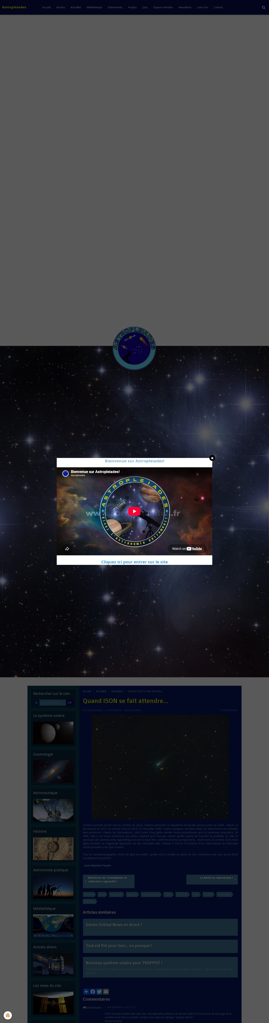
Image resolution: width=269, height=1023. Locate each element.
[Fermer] (212, 458)
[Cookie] (8, 1015)
